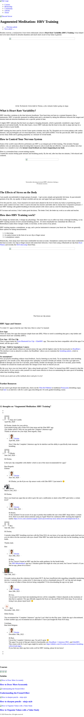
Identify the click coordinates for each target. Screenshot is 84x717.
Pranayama (65, 388)
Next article (9, 29)
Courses (7, 5)
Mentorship (8, 7)
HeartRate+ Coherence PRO (59, 642)
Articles (7, 11)
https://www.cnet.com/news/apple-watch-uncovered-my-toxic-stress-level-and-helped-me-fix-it (46, 519)
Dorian (16, 438)
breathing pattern (65, 351)
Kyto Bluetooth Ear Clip (25, 341)
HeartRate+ (77, 349)
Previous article (10, 27)
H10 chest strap (22, 245)
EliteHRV (39, 341)
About (6, 12)
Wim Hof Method (45, 388)
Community (8, 9)
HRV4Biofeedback (18, 563)
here (5, 390)
